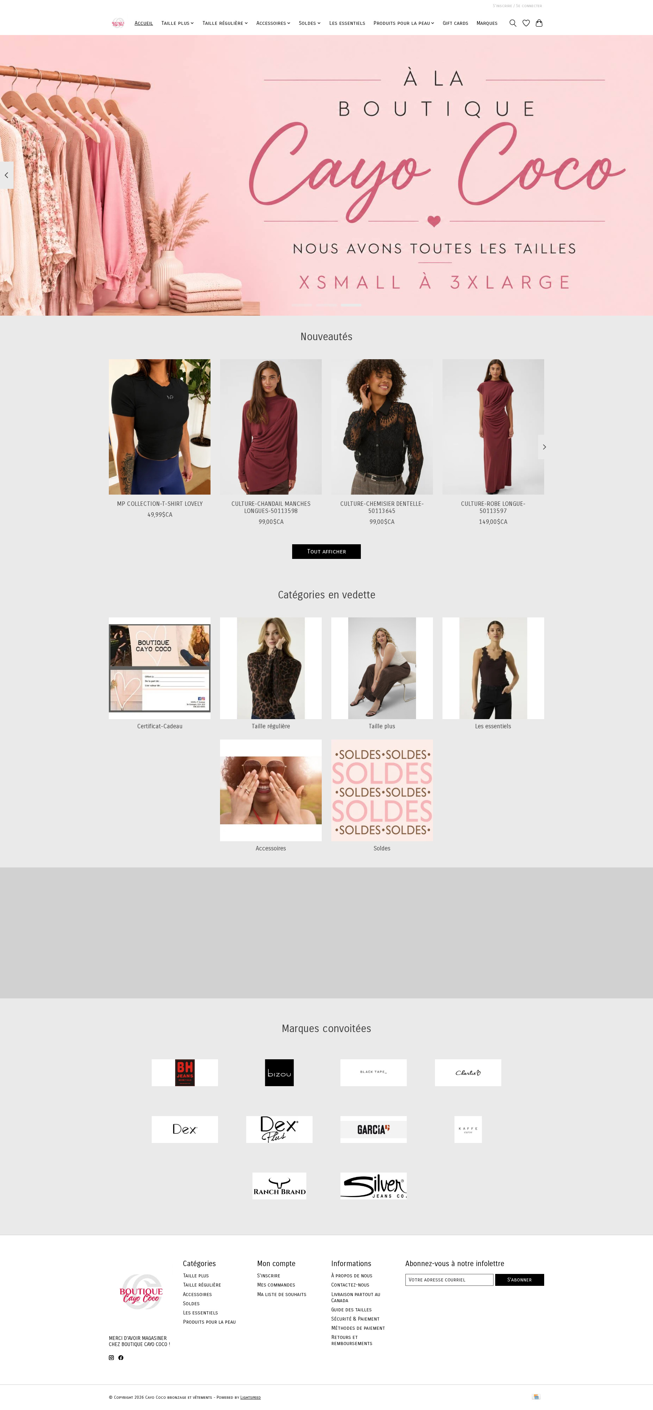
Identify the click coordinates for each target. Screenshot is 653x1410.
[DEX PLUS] (279, 1130)
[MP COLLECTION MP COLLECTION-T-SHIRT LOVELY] (160, 427)
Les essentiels (347, 23)
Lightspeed (250, 1397)
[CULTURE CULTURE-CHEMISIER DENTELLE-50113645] (382, 427)
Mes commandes (276, 1285)
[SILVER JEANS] (373, 1187)
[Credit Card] (536, 1397)
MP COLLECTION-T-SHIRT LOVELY (160, 504)
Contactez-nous (350, 1285)
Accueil (144, 23)
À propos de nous (351, 1276)
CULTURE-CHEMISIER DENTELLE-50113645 (382, 507)
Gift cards (455, 23)
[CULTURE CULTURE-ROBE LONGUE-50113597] (493, 427)
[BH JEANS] (185, 1073)
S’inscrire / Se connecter (517, 5)
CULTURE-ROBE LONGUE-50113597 (493, 507)
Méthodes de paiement (358, 1328)
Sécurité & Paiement (355, 1319)
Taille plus (382, 726)
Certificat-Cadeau (160, 726)
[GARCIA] (373, 1130)
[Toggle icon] (513, 23)
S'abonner (519, 1280)
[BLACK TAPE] (373, 1073)
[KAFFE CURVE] (467, 1130)
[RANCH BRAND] (279, 1187)
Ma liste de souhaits (281, 1294)
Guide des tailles (351, 1310)
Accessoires (271, 848)
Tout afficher (326, 551)
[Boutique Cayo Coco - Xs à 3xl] (118, 23)
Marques (487, 23)
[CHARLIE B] (467, 1073)
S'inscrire (268, 1276)
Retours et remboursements (351, 1340)
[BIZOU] (279, 1073)
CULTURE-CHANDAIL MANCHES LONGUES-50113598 (271, 507)
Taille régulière (271, 726)
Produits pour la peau (209, 1322)
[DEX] (185, 1130)
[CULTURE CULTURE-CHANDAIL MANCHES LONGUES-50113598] (271, 427)
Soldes (381, 848)
